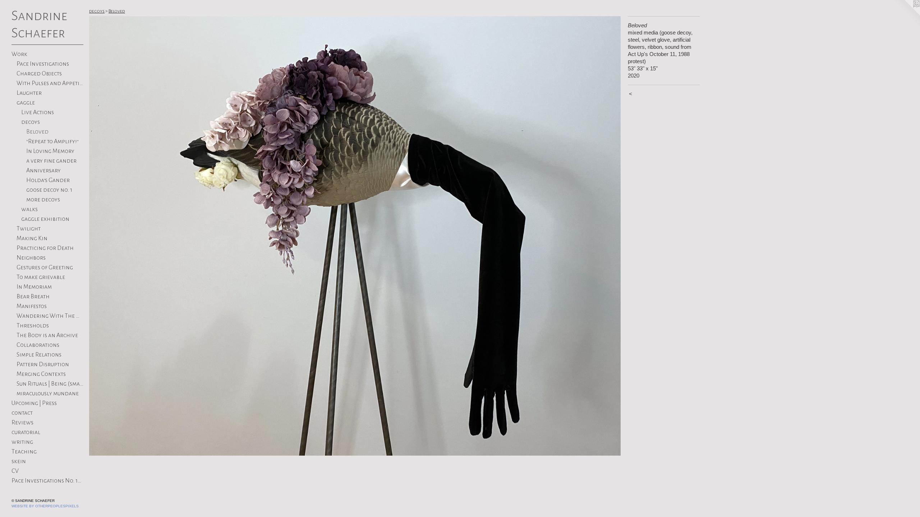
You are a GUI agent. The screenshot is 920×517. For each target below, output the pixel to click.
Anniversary (43, 170)
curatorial (26, 432)
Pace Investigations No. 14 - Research (47, 481)
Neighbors (31, 258)
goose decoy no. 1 (49, 190)
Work (19, 54)
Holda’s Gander (48, 180)
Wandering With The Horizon (50, 316)
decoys (30, 122)
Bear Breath (33, 296)
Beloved (37, 132)
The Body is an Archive (47, 335)
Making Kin (32, 238)
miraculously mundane (48, 393)
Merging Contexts (41, 374)
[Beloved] (355, 236)
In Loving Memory (50, 151)
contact (22, 413)
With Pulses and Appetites (50, 83)
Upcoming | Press (34, 403)
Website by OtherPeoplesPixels (45, 506)
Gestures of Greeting (45, 267)
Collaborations (38, 345)
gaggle (26, 102)
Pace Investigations (43, 64)
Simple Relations (39, 354)
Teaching (24, 451)
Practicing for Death (45, 248)
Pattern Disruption (43, 364)
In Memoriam (34, 287)
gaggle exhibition (45, 219)
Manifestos (32, 306)
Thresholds (33, 325)
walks (29, 209)
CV (15, 471)
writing (22, 442)
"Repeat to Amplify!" (52, 141)
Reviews (22, 422)
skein (19, 461)
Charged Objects (39, 73)
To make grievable (41, 277)
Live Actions (37, 112)
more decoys (43, 199)
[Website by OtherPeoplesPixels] (905, 14)
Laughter (29, 93)
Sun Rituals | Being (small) (50, 384)
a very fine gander (51, 161)
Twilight (29, 228)
